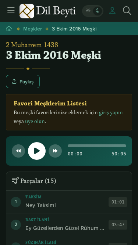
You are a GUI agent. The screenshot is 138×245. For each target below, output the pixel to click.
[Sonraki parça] (55, 151)
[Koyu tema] (97, 11)
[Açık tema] (88, 11)
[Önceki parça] (18, 151)
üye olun (35, 121)
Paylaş (26, 81)
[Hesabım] (112, 11)
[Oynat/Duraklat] (37, 151)
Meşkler (32, 28)
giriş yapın (111, 112)
